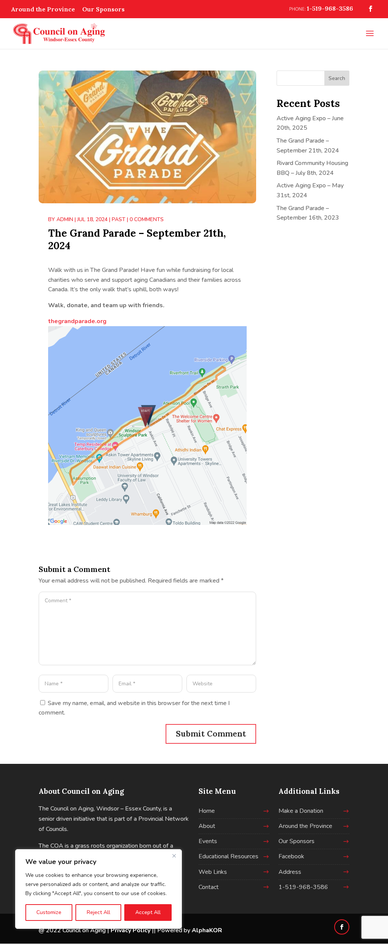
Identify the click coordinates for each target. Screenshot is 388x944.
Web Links (213, 872)
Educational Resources (228, 856)
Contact (209, 887)
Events (208, 841)
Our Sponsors (103, 9)
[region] (98, 889)
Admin (64, 219)
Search (337, 78)
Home (207, 811)
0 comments (147, 219)
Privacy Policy (130, 930)
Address (289, 872)
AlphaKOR (207, 930)
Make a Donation (300, 811)
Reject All (98, 912)
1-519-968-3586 (303, 887)
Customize (48, 912)
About (207, 826)
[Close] (173, 855)
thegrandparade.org (77, 321)
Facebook (291, 856)
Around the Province (43, 9)
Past (118, 219)
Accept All (148, 912)
